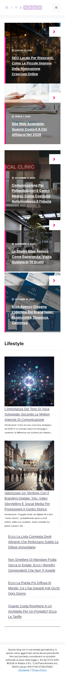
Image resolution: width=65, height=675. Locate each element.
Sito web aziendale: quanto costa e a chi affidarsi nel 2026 (29, 129)
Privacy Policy (39, 670)
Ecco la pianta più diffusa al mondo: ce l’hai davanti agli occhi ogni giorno (34, 588)
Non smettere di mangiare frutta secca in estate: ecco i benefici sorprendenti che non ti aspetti (32, 565)
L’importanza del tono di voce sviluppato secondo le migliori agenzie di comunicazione (27, 414)
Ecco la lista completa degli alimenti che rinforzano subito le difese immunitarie (33, 542)
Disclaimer (24, 670)
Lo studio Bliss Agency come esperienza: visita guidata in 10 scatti (32, 256)
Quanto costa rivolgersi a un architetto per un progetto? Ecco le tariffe (32, 611)
